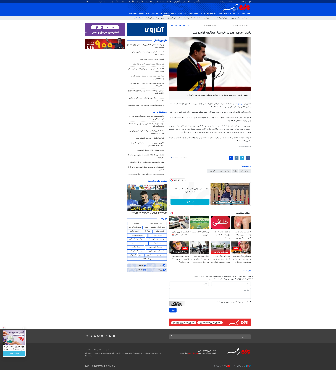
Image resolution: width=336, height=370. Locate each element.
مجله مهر (141, 13)
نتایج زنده (124, 2)
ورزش (180, 13)
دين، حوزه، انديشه (225, 13)
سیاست (173, 13)
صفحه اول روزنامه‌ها (157, 181)
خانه (248, 13)
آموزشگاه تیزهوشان (155, 247)
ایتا (130, 2)
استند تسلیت (134, 231)
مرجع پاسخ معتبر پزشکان (156, 239)
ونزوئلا (235, 171)
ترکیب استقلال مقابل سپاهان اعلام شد (150, 150)
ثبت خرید (190, 201)
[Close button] (24, 328)
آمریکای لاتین (138, 18)
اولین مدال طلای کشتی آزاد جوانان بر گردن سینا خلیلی (146, 174)
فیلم (147, 13)
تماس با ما (97, 349)
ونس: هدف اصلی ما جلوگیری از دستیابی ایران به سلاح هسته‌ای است (145, 46)
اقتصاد (190, 13)
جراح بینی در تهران (156, 223)
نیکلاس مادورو (225, 171)
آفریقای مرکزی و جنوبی (168, 18)
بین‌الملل (166, 13)
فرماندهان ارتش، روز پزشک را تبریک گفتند (150, 138)
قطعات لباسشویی (137, 243)
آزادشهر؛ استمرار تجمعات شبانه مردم (152, 59)
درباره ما (106, 349)
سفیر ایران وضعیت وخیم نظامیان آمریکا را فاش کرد (147, 162)
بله (168, 2)
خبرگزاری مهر (239, 103)
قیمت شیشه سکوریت (158, 227)
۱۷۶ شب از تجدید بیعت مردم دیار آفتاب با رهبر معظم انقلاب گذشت (146, 70)
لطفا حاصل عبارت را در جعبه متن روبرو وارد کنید (234, 302)
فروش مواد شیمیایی (136, 239)
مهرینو (141, 255)
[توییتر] (102, 336)
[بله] (110, 336)
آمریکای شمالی (149, 18)
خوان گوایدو (212, 171)
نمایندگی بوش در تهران (156, 251)
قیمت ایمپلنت (157, 243)
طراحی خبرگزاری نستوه (239, 366)
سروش (185, 2)
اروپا (157, 18)
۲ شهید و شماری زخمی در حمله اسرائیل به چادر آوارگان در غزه (148, 53)
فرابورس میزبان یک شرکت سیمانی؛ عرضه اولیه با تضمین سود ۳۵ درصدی (147, 144)
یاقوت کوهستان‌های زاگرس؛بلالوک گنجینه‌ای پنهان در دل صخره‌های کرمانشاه (146, 117)
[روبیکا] (98, 336)
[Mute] (216, 202)
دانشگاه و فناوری (212, 13)
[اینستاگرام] (106, 336)
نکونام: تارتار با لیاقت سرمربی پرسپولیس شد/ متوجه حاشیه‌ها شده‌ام (146, 125)
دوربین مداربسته (137, 235)
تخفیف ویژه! (14, 353)
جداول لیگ (112, 2)
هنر (234, 13)
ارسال (173, 310)
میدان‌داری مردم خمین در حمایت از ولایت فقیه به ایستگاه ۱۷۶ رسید (147, 77)
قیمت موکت (160, 231)
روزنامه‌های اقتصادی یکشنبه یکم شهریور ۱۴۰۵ (148, 212)
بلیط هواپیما (136, 247)
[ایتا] (87, 336)
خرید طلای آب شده (134, 227)
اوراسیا (199, 18)
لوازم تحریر (135, 223)
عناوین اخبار (246, 18)
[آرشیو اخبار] (90, 336)
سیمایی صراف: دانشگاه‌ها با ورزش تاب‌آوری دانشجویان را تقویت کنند (146, 92)
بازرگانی (87, 349)
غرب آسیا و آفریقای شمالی (186, 18)
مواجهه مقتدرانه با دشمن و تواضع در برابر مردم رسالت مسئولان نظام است (146, 84)
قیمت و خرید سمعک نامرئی (156, 255)
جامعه (196, 13)
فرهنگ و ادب (241, 13)
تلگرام (195, 2)
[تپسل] (171, 180)
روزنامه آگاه (147, 259)
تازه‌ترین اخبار (160, 40)
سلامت (202, 13)
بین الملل (246, 25)
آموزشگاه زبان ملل (136, 251)
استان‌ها (159, 13)
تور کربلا (147, 231)
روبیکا (138, 2)
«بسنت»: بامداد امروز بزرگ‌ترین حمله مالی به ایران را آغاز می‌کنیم (146, 99)
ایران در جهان (236, 18)
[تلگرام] (113, 336)
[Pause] (213, 202)
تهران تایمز (132, 255)
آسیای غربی (207, 18)
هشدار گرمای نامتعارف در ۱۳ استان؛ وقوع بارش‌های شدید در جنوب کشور (147, 132)
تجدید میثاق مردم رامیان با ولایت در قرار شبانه (148, 64)
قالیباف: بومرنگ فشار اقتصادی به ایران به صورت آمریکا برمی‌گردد (146, 156)
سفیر (146, 227)
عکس (152, 13)
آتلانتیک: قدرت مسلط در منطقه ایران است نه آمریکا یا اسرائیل (146, 168)
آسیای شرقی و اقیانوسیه (221, 18)
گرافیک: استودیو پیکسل (220, 366)
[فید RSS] (94, 336)
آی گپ (176, 2)
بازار (185, 13)
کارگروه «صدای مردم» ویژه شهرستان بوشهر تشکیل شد (146, 105)
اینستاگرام (158, 2)
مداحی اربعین (157, 235)
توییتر (147, 2)
